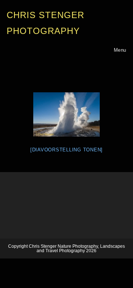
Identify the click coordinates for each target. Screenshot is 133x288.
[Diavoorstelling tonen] (66, 149)
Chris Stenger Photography (45, 23)
